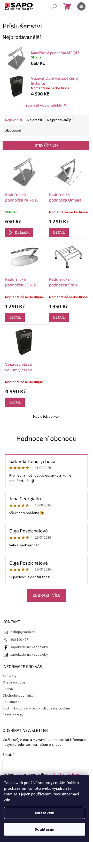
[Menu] (81, 6)
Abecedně (13, 130)
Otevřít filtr (47, 145)
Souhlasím (45, 829)
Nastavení (44, 813)
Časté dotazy (13, 715)
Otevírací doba (14, 682)
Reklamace (11, 702)
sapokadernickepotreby (29, 647)
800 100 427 (19, 639)
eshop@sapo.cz (22, 632)
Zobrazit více (46, 595)
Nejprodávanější (59, 120)
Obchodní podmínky (18, 695)
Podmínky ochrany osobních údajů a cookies (37, 708)
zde (7, 800)
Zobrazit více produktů (44, 105)
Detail (59, 232)
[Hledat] (54, 6)
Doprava (9, 688)
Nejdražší (34, 120)
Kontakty (10, 675)
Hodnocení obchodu (46, 438)
